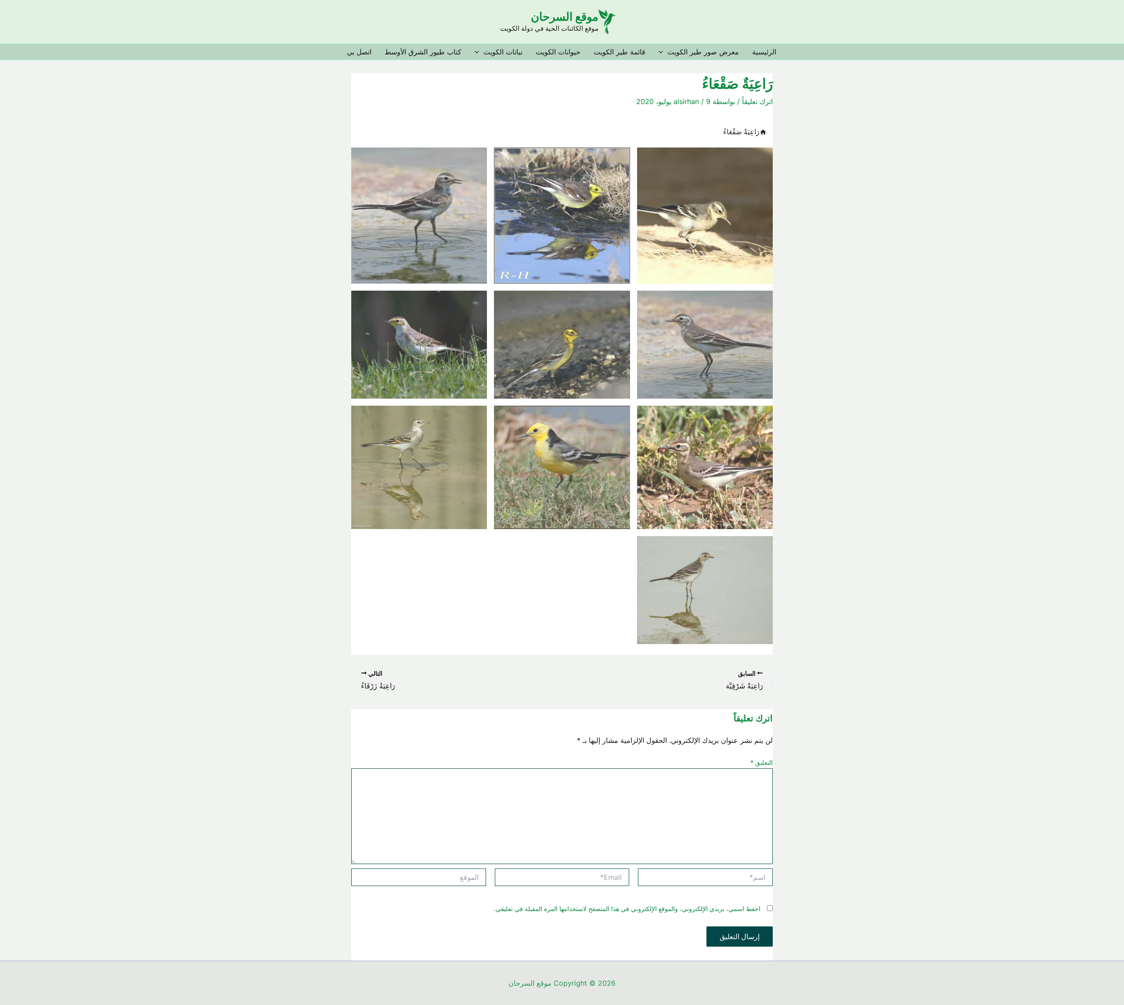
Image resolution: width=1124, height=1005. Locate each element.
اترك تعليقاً (757, 101)
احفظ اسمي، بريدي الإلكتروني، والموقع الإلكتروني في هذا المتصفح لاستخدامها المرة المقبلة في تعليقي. (627, 908)
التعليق (761, 762)
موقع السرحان (564, 16)
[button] (663, 51)
